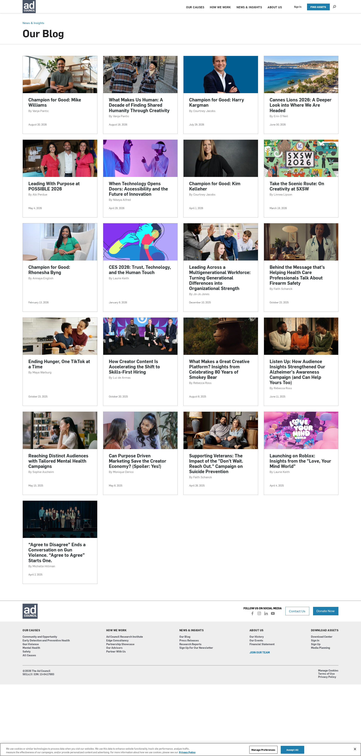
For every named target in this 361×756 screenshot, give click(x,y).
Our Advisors (114, 647)
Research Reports (190, 644)
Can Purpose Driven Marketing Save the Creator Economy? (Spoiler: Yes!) (137, 460)
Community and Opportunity (40, 636)
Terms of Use (326, 673)
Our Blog (184, 636)
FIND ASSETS (318, 6)
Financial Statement (262, 644)
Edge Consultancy (117, 640)
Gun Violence (31, 644)
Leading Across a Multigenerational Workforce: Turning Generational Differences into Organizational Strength (220, 277)
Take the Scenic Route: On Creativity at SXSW (297, 186)
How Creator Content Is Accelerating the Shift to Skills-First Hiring (134, 366)
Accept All (292, 749)
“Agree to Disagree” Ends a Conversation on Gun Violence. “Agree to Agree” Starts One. (57, 552)
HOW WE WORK (220, 7)
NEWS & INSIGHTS (249, 7)
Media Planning (320, 647)
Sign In (297, 6)
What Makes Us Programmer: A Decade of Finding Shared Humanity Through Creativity (139, 105)
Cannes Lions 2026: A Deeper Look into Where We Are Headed (300, 105)
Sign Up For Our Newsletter (196, 647)
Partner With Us (116, 651)
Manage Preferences (263, 749)
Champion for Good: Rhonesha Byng (49, 269)
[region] (180, 749)
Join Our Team (260, 652)
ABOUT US (275, 7)
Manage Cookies (328, 670)
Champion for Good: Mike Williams (54, 102)
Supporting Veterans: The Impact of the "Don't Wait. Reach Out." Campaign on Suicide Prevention (216, 463)
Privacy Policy (327, 677)
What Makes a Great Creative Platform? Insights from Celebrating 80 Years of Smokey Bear (219, 369)
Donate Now (325, 610)
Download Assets (325, 630)
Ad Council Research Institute (124, 636)
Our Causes (31, 630)
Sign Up (315, 644)
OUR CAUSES (195, 7)
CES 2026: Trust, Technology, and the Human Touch (140, 269)
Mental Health (31, 647)
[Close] (355, 749)
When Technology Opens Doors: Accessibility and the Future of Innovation (138, 188)
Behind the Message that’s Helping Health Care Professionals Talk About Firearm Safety (297, 275)
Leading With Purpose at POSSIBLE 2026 (54, 186)
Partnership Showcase (120, 644)
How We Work (116, 630)
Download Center (321, 636)
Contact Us (297, 611)
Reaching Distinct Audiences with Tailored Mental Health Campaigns (58, 460)
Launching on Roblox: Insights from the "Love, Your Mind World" (300, 460)
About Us (257, 630)
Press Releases (189, 640)
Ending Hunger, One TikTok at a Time (59, 363)
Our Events (256, 640)
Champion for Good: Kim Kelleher (214, 186)
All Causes (29, 655)
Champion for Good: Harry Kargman (216, 102)
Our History (257, 636)
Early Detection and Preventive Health (46, 640)
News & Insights (33, 23)
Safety (27, 651)
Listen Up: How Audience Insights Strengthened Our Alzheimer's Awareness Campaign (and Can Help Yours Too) (297, 371)
